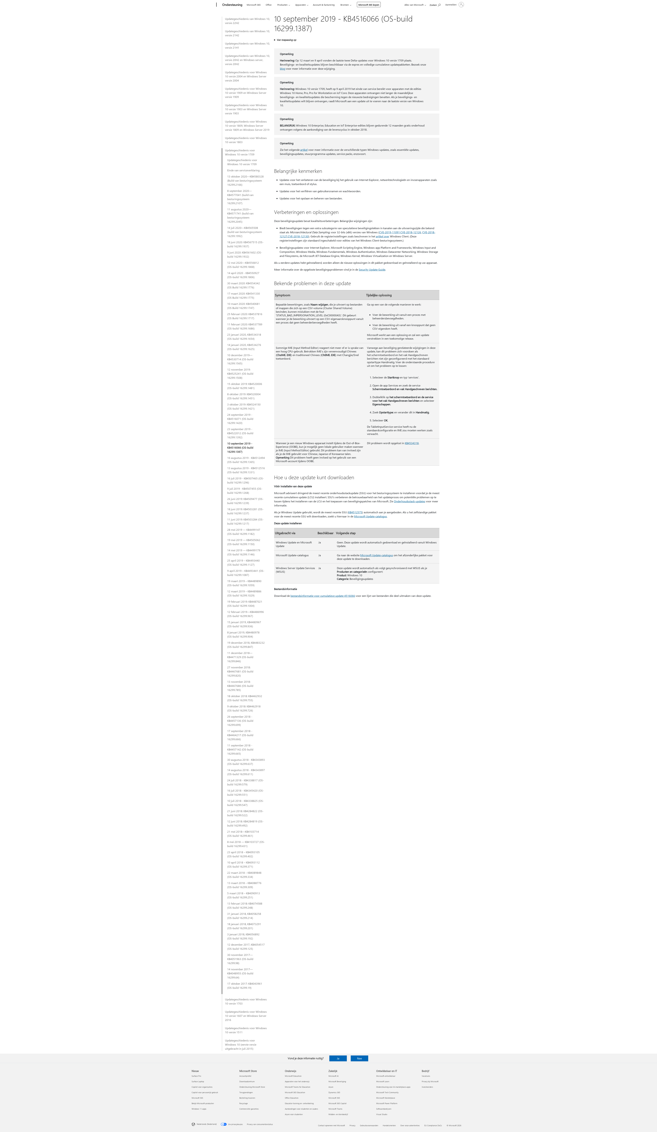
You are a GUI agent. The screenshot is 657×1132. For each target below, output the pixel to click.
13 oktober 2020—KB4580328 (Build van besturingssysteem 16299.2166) (245, 180)
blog (282, 68)
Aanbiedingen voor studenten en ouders (301, 1109)
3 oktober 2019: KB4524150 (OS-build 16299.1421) (244, 406)
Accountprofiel (245, 1076)
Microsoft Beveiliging (337, 1081)
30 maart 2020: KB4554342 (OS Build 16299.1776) (243, 285)
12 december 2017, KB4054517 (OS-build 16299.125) (246, 946)
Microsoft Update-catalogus (370, 516)
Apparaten (300, 4)
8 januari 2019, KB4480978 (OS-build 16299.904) (243, 634)
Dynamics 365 (334, 1092)
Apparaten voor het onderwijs (297, 1081)
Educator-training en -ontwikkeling (299, 1103)
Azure (330, 1087)
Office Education (291, 1098)
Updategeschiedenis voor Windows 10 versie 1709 (240, 152)
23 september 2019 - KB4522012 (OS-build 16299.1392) (240, 433)
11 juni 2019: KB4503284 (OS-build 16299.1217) (245, 521)
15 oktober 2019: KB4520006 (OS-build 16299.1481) (244, 386)
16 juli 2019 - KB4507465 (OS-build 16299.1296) (245, 480)
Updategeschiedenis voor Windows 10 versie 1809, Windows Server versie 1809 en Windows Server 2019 (247, 125)
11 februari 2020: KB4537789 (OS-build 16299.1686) (244, 326)
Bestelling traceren (247, 1098)
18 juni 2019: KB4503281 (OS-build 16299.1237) (245, 511)
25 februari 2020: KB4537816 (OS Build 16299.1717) (244, 316)
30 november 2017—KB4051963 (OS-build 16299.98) (240, 959)
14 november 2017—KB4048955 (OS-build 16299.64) (240, 973)
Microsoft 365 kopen (368, 4)
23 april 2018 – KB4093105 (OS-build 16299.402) (243, 854)
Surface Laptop (198, 1081)
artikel (304, 149)
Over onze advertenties (410, 1125)
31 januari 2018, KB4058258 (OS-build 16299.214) (244, 916)
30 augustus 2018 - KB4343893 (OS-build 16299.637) (246, 762)
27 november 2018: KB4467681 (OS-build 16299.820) (240, 671)
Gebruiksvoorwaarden (369, 1125)
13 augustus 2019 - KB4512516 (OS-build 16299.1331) (246, 470)
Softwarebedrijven (383, 1109)
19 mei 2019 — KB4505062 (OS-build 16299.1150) (243, 542)
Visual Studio (381, 1114)
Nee (359, 1058)
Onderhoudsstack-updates (409, 501)
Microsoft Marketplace (385, 1098)
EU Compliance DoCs (433, 1125)
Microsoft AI (333, 1076)
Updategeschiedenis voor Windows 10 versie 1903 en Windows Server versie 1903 (246, 109)
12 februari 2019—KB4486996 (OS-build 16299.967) (245, 614)
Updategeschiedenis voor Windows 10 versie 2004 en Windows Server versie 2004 (246, 76)
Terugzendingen (246, 1092)
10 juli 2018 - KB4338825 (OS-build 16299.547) (245, 803)
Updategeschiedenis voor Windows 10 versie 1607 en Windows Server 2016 (246, 1016)
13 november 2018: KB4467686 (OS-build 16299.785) (240, 686)
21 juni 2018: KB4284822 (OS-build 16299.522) (245, 813)
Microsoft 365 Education (295, 1092)
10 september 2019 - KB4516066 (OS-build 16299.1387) (240, 447)
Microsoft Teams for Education (297, 1087)
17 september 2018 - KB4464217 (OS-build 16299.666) (240, 735)
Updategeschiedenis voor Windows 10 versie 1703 (246, 1001)
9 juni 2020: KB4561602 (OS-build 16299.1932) (244, 254)
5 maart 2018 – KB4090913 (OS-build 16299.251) (243, 895)
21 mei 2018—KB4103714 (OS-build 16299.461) (243, 833)
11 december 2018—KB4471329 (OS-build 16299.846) (240, 657)
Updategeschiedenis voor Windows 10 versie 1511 (246, 1030)
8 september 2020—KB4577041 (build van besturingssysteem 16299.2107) (240, 197)
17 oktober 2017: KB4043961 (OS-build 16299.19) (244, 985)
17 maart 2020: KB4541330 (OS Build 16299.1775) (243, 295)
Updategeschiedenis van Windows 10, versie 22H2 (247, 21)
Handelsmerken (389, 1125)
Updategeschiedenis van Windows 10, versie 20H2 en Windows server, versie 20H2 (247, 60)
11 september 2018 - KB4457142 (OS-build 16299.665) (240, 749)
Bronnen (344, 4)
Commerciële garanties (249, 1109)
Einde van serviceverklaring (243, 170)
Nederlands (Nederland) (207, 1124)
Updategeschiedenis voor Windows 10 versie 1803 (246, 140)
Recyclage (243, 1103)
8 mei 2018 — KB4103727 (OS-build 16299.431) (246, 844)
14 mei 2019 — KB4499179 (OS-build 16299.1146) (243, 552)
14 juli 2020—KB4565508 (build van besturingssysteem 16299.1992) (244, 232)
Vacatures (426, 1076)
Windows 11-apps (199, 1109)
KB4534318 (412, 443)
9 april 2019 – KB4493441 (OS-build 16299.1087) (245, 573)
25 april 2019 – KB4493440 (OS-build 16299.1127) (243, 562)
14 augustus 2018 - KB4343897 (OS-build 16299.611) (246, 772)
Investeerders (427, 1087)
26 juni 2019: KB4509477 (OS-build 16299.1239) (245, 501)
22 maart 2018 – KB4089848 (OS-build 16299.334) (244, 875)
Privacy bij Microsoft (430, 1081)
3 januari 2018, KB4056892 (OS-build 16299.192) (243, 936)
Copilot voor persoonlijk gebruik (205, 1092)
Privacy (352, 1125)
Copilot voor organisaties (202, 1087)
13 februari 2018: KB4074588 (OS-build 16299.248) (244, 905)
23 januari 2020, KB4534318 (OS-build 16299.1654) (244, 336)
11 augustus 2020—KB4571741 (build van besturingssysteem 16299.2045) (240, 215)
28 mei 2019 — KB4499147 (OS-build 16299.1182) (243, 532)
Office (269, 4)
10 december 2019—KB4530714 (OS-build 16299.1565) (240, 359)
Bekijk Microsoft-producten (203, 1103)
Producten (282, 4)
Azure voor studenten (294, 1114)
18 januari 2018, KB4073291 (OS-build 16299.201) (244, 926)
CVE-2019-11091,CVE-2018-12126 (400, 232)
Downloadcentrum (247, 1081)
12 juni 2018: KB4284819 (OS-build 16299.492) (245, 823)
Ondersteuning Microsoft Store (252, 1087)
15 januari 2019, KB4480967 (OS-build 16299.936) (244, 624)
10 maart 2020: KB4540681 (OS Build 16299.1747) (243, 306)
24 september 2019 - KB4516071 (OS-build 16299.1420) (240, 419)
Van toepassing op (286, 39)
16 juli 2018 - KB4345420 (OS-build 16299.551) (245, 792)
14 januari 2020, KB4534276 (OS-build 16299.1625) (244, 347)
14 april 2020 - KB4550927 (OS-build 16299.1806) (243, 275)
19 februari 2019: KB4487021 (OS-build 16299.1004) (244, 603)
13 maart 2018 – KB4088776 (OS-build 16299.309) (244, 885)
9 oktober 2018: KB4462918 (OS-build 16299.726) (244, 708)
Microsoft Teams (335, 1109)
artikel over (382, 236)
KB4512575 (355, 512)
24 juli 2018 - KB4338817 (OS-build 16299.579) (245, 782)
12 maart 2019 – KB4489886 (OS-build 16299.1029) (244, 593)
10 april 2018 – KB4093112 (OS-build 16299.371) (243, 864)
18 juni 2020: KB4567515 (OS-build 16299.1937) (245, 244)
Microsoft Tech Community (387, 1092)
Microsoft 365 (254, 4)
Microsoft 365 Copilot (337, 1103)
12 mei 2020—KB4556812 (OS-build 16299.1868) (243, 265)
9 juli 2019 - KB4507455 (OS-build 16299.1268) (244, 490)
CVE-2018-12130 (298, 236)
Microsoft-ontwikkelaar (385, 1076)
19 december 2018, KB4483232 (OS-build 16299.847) (246, 644)
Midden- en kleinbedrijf (338, 1114)
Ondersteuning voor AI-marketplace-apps (393, 1087)
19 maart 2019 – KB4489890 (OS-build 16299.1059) (244, 583)
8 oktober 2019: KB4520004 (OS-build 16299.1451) (244, 396)
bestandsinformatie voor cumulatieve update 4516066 (323, 595)
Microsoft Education (293, 1076)
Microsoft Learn (382, 1081)
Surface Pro (196, 1076)
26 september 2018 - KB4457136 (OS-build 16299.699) (240, 721)
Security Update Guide (372, 269)
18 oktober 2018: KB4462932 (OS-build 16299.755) (244, 698)
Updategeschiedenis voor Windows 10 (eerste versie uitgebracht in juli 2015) (240, 1044)
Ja (338, 1058)
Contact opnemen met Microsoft (331, 1125)
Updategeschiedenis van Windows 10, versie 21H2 (247, 33)
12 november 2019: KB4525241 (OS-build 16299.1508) (240, 373)
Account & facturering (324, 4)
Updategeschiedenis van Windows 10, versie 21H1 (247, 45)
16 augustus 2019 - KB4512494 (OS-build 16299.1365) (246, 460)
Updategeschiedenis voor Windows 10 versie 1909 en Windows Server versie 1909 (246, 93)
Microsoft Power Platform (386, 1103)
